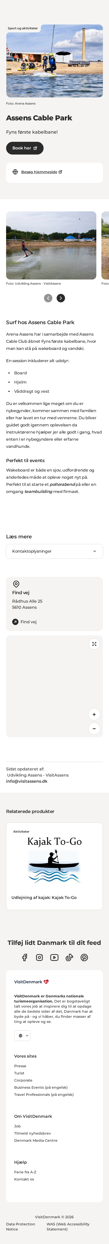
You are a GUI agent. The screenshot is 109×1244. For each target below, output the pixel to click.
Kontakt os (24, 1179)
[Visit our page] (39, 957)
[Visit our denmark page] (24, 957)
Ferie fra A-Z (25, 1172)
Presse (20, 1066)
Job (17, 1126)
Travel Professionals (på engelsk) (44, 1094)
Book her (21, 148)
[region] (54, 686)
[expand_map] (94, 644)
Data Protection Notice (20, 1227)
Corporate (23, 1080)
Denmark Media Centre (36, 1140)
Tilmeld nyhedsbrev (32, 1133)
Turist (19, 1073)
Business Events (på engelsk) (41, 1087)
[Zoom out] (94, 728)
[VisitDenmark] (31, 981)
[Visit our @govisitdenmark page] (69, 957)
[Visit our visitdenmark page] (54, 957)
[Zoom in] (94, 714)
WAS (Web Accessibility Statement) (68, 1227)
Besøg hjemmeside (39, 172)
